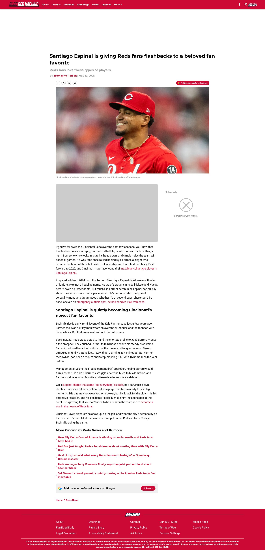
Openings (94, 521)
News (45, 4)
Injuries (106, 4)
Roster (95, 4)
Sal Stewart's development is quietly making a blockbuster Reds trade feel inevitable (106, 475)
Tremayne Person (65, 75)
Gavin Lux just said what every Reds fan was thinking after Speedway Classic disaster (104, 457)
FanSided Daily (65, 527)
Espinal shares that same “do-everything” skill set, (93, 384)
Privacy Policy (138, 527)
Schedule (69, 4)
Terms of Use (167, 527)
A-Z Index (136, 533)
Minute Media (39, 541)
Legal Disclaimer (66, 533)
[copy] (75, 83)
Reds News (72, 500)
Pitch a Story (96, 527)
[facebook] (239, 4)
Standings (83, 4)
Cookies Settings (169, 533)
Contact (135, 521)
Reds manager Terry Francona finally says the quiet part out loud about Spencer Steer (104, 466)
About (59, 521)
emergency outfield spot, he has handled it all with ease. (111, 302)
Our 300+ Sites (168, 521)
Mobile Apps (200, 521)
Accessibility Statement (103, 533)
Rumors (56, 4)
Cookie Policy (201, 527)
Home (59, 500)
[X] (246, 4)
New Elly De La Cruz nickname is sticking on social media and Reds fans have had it (105, 439)
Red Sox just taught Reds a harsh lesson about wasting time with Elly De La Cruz (108, 448)
